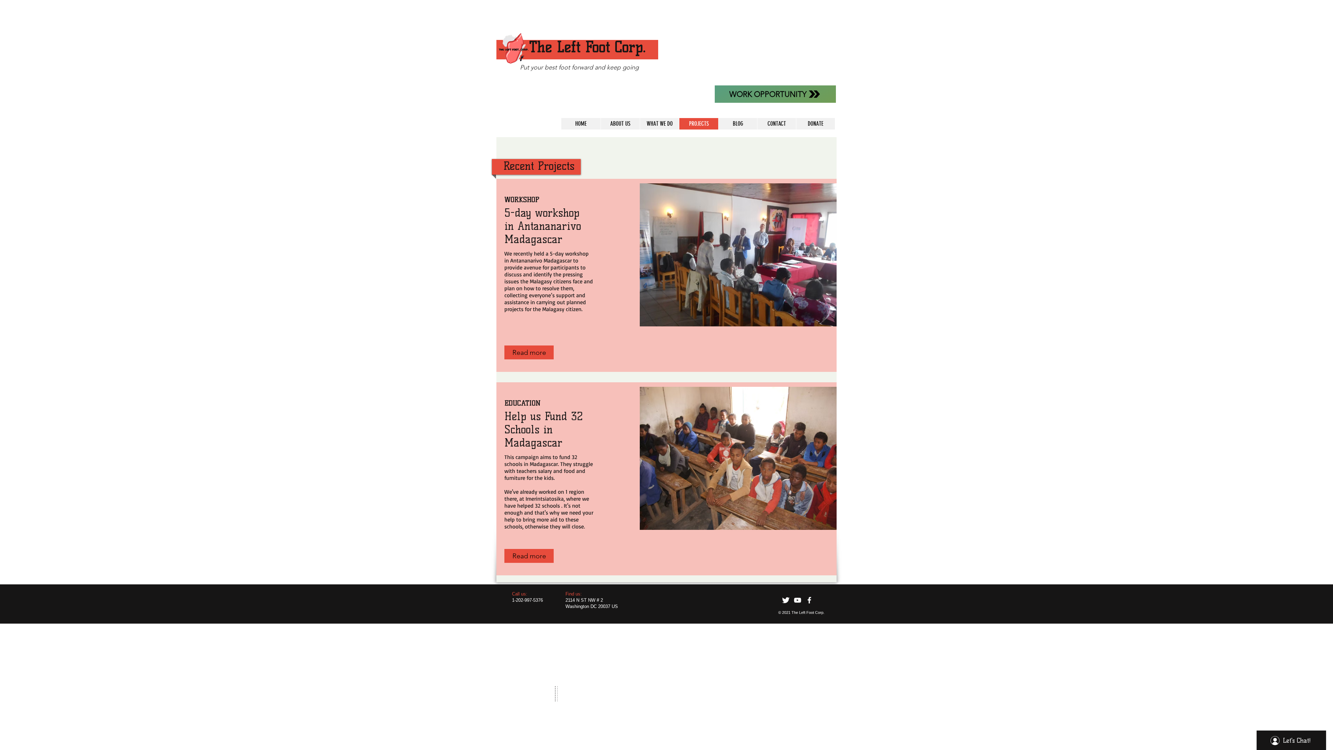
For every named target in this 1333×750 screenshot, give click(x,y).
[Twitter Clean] (785, 600)
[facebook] (809, 600)
